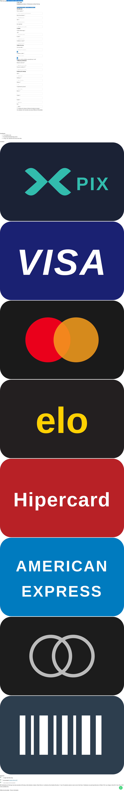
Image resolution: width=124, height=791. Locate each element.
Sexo (19, 24)
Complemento (21, 86)
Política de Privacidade (37, 109)
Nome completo (20, 10)
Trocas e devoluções (14, 790)
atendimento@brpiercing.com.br (10, 136)
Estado (18, 99)
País (17, 104)
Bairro (18, 90)
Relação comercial (21, 62)
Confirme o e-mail (21, 40)
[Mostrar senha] (17, 51)
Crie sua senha (20, 47)
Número (19, 82)
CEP (18, 73)
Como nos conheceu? (21, 67)
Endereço (19, 77)
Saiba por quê (13, 780)
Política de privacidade (4, 790)
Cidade (18, 95)
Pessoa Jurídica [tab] (30, 7)
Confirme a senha (20, 53)
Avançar (29, 114)
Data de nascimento (21, 15)
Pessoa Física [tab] (21, 7)
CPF (18, 19)
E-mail (18, 36)
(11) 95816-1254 (7, 135)
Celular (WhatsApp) (21, 30)
